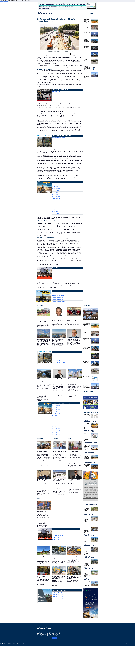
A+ (93, 13)
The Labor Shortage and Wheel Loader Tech (86, 370)
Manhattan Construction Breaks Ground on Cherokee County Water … (44, 518)
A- (90, 13)
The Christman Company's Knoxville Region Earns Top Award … (75, 463)
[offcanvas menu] (96, 13)
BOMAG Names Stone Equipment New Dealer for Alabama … (43, 392)
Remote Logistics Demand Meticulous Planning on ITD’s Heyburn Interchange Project (87, 551)
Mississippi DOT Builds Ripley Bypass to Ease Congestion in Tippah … (86, 457)
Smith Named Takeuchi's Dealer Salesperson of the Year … (43, 484)
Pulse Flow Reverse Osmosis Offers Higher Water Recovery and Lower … (87, 530)
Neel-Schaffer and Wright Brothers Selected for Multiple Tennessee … (59, 451)
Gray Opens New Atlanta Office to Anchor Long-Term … (74, 493)
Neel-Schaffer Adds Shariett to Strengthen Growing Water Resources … (58, 387)
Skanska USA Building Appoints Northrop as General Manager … (59, 379)
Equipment (39, 467)
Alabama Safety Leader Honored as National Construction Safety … (44, 461)
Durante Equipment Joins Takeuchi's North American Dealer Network (74, 489)
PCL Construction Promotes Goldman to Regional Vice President (59, 391)
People (54, 367)
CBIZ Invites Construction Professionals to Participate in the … (75, 455)
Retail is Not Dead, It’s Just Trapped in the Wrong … (87, 415)
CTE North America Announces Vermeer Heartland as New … (43, 480)
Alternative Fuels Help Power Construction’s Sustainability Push (87, 75)
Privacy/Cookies (132, 643)
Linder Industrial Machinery (58, 137)
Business (70, 467)
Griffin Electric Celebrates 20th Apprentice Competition (43, 511)
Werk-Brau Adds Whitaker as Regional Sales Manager (42, 389)
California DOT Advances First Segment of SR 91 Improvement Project (87, 426)
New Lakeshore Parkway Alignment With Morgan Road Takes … (59, 458)
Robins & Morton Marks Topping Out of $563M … (44, 400)
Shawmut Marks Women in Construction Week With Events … (43, 515)
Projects (70, 367)
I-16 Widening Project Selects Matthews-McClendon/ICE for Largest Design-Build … (43, 380)
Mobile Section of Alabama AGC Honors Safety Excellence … (43, 451)
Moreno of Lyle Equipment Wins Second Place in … (43, 494)
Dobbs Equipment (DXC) (58, 592)
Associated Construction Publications (10, 643)
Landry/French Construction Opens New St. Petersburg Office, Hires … (74, 480)
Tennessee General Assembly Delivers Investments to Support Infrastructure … (74, 390)
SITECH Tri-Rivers (56, 188)
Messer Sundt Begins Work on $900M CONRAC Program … (58, 480)
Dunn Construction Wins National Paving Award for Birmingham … (43, 464)
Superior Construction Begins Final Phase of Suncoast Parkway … (74, 387)
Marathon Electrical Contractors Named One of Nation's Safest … (43, 455)
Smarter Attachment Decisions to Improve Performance (86, 41)
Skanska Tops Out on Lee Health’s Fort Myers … (59, 484)
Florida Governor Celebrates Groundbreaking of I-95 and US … (59, 461)
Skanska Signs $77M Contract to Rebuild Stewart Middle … (59, 492)
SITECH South (55, 186)
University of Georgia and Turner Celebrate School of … (43, 523)
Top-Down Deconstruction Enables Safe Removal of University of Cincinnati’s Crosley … (86, 437)
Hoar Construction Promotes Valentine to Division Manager (58, 383)
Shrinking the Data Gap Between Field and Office (86, 324)
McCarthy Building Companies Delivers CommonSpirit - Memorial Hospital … (74, 395)
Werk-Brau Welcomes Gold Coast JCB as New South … (43, 487)
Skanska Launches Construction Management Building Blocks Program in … (74, 458)
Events (38, 498)
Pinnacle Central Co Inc (57, 269)
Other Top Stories (41, 543)
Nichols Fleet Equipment (57, 91)
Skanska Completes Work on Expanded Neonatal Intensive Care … (59, 488)
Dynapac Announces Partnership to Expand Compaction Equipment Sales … (44, 385)
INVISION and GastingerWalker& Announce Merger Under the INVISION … (74, 485)
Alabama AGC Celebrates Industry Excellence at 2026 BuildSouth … (43, 458)
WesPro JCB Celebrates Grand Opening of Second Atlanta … (43, 491)
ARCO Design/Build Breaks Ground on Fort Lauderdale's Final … (43, 526)
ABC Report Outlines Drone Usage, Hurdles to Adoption (87, 377)
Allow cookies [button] (5, 1)
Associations (40, 438)
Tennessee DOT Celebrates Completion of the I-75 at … (58, 455)
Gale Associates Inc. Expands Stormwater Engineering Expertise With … (59, 395)
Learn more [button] (30, 0)
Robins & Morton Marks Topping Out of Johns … (74, 379)
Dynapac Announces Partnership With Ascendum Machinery (74, 496)
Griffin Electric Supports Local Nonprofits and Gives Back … (73, 451)
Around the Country (88, 391)
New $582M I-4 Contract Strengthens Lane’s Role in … (58, 464)
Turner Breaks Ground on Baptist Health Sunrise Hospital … (59, 495)
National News (87, 16)
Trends (69, 438)
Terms (126, 643)
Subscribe (54, 638)
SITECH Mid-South (56, 184)
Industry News (40, 305)
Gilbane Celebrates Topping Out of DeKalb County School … (74, 384)
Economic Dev (56, 467)
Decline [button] (1, 1)
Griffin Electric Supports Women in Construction (74, 466)
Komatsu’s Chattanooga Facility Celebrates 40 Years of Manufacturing (43, 396)
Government (55, 438)
